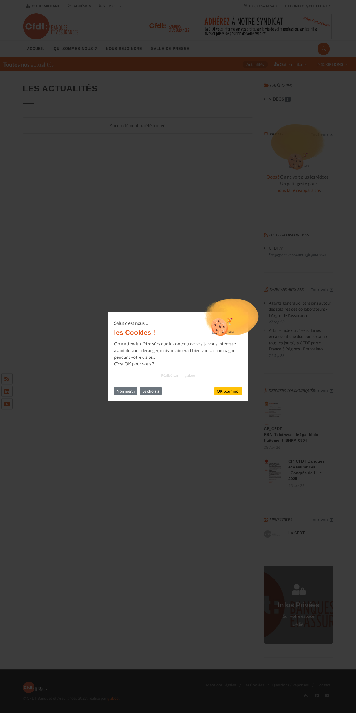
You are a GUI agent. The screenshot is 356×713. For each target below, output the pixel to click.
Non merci (126, 391)
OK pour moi (228, 391)
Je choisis (151, 391)
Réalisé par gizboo (178, 375)
